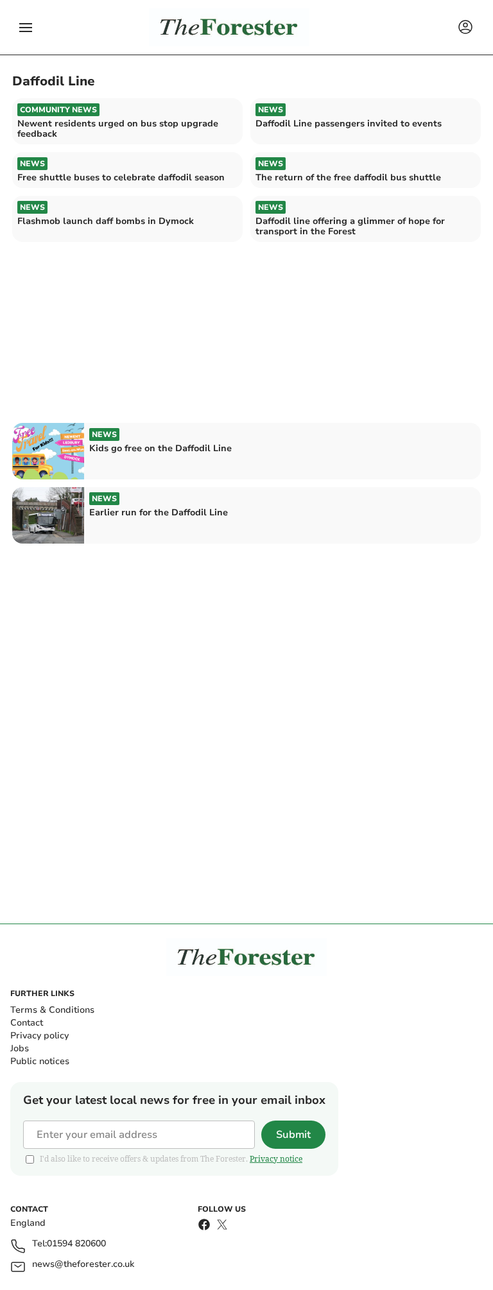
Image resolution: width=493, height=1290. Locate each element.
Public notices (39, 1061)
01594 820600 (76, 1244)
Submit (293, 1135)
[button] (25, 27)
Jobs (19, 1048)
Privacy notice (276, 1159)
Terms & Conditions (52, 1010)
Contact (26, 1023)
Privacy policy (39, 1035)
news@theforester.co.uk (83, 1264)
